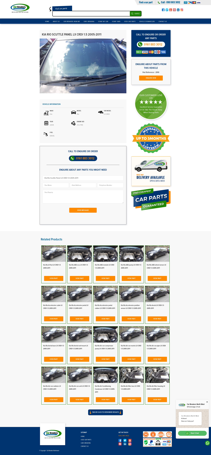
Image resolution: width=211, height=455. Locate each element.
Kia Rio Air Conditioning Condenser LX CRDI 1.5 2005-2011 (105, 389)
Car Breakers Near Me (72, 21)
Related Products (51, 239)
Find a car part (146, 2)
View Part (54, 278)
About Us (56, 21)
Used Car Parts (130, 21)
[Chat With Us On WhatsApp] (207, 444)
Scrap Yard (116, 21)
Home (47, 21)
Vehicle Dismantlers (147, 21)
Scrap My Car (103, 21)
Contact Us (163, 21)
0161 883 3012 (173, 2)
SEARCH (137, 13)
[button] (105, 414)
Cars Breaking (89, 21)
